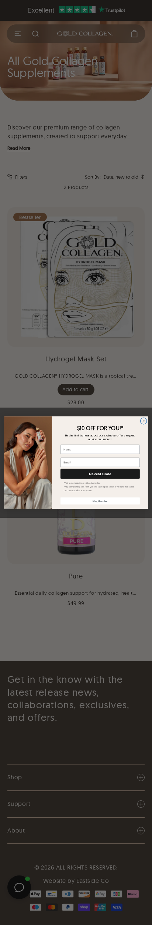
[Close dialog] (143, 421)
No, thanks (100, 501)
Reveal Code (100, 474)
